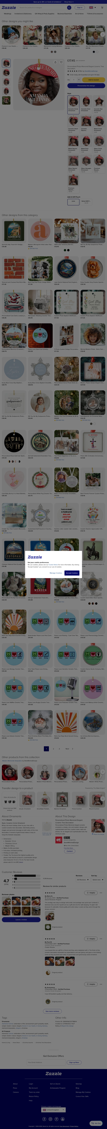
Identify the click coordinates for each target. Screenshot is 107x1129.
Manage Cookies (56, 573)
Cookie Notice (53, 565)
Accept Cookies (72, 573)
